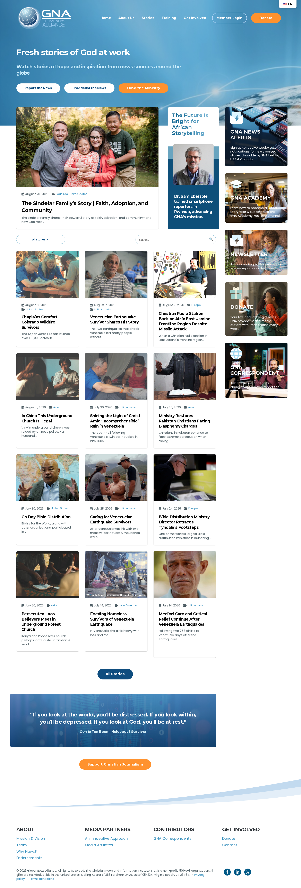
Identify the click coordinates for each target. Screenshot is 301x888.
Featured (62, 194)
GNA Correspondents (172, 838)
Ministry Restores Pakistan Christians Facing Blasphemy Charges (184, 421)
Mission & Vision (30, 838)
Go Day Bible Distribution (46, 517)
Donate (228, 838)
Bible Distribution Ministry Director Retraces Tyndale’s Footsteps (184, 522)
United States (78, 194)
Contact (229, 845)
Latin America (103, 309)
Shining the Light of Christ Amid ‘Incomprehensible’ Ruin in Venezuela (115, 421)
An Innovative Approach (106, 838)
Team (21, 845)
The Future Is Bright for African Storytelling (190, 124)
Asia (56, 407)
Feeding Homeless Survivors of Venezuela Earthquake (112, 619)
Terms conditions (41, 879)
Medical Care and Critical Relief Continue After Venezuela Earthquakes (183, 619)
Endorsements (29, 857)
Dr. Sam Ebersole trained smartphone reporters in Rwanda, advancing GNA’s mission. (193, 206)
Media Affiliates (99, 845)
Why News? (26, 851)
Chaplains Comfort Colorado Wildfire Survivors (39, 322)
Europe (196, 305)
